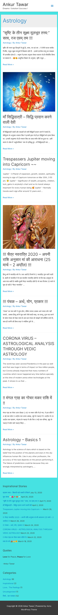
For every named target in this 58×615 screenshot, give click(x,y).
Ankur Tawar (15, 4)
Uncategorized (9, 592)
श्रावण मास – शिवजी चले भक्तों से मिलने (16, 492)
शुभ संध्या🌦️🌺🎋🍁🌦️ (12, 497)
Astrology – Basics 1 (22, 439)
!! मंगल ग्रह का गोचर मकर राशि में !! (15, 537)
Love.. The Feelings (11, 587)
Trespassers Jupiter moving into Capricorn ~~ (22, 509)
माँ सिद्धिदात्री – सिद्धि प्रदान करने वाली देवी (17, 505)
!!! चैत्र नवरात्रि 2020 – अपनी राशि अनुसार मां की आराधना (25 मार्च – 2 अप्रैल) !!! (26, 259)
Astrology (7, 43)
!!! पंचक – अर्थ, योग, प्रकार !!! (25, 301)
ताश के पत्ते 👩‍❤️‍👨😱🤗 (10, 541)
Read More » (8, 64)
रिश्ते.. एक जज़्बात (9, 596)
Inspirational (8, 583)
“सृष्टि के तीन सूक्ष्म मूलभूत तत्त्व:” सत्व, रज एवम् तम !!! (21, 501)
